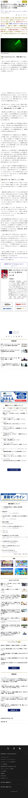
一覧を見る (14, 668)
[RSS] (19, 748)
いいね (24, 408)
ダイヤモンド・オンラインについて (8, 753)
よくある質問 (3, 771)
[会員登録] (24, 2)
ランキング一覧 (14, 469)
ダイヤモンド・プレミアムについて (8, 759)
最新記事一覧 (14, 710)
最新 (4, 408)
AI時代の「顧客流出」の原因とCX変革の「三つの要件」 (14, 645)
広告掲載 (2, 773)
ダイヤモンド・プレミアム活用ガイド (8, 761)
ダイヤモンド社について (6, 786)
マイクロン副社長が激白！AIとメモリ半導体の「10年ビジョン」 (14, 649)
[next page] (17, 332)
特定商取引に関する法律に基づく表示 (8, 766)
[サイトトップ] (5, 2)
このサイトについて (5, 757)
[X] (8, 748)
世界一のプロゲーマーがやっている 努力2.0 (18, 11)
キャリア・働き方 (4, 11)
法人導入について (4, 778)
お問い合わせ (3, 775)
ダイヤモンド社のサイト (6, 782)
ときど (2, 10)
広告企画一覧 (4, 721)
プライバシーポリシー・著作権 (7, 768)
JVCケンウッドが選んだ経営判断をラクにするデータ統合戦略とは (14, 658)
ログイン (19, 1)
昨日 (11, 408)
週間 (17, 408)
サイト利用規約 (4, 764)
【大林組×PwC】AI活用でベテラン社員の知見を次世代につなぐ (14, 663)
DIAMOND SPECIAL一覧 (7, 718)
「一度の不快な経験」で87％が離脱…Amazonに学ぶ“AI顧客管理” (14, 654)
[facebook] (14, 748)
